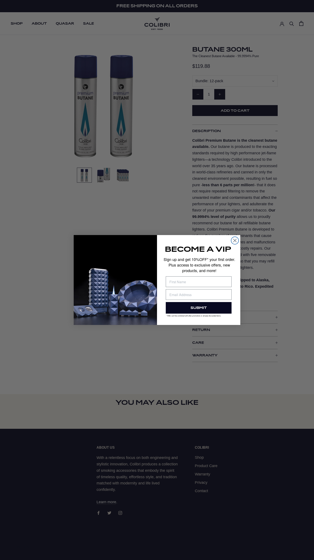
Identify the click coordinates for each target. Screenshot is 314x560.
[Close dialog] (235, 240)
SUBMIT (199, 307)
